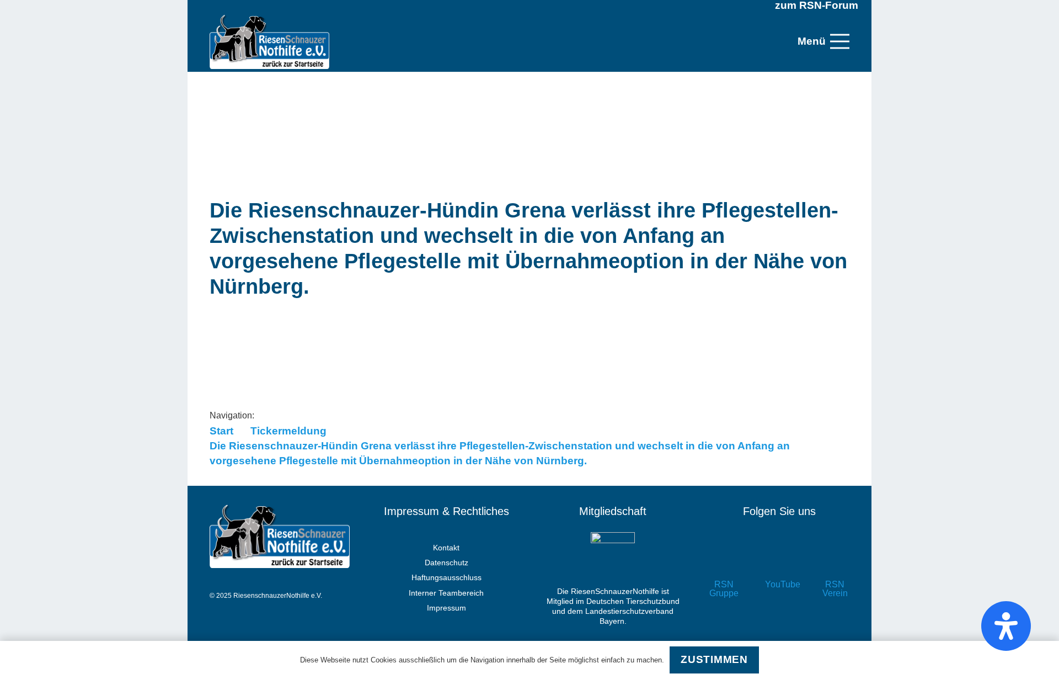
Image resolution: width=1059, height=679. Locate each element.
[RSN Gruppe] (724, 560)
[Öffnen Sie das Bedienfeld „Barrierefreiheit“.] (1006, 626)
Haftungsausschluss (446, 577)
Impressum (446, 607)
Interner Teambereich (446, 592)
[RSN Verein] (834, 560)
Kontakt (446, 547)
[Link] (269, 41)
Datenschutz (446, 562)
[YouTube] (779, 560)
